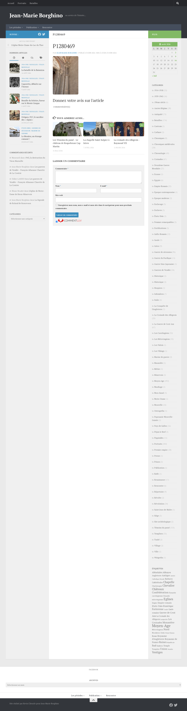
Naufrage (158, 387)
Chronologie (159, 153)
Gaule (156, 240)
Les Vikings (159, 351)
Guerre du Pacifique (162, 258)
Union (163, 649)
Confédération (160, 592)
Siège (156, 515)
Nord (166, 629)
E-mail (103, 186)
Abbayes (167, 572)
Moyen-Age (159, 381)
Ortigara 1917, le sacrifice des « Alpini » (32, 118)
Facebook (93, 669)
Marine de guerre (161, 357)
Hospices (158, 288)
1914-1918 (24, 64)
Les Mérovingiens (162, 339)
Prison (157, 462)
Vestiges (157, 652)
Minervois (158, 375)
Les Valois (158, 345)
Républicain (171, 642)
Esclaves (158, 210)
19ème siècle (159, 102)
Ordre (163, 633)
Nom (58, 186)
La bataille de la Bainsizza (32, 70)
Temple (166, 646)
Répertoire (159, 491)
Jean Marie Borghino (67, 53)
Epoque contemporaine (164, 192)
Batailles (34, 3)
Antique (166, 575)
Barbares (169, 579)
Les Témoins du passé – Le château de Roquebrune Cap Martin (66, 143)
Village (157, 545)
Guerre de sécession (163, 252)
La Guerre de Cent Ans (164, 324)
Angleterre (156, 575)
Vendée (170, 649)
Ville (156, 551)
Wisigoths (158, 557)
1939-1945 (158, 96)
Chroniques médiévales (164, 144)
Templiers (158, 533)
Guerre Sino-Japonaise (164, 264)
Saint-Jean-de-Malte (163, 509)
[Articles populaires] (22, 58)
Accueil (11, 3)
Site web (59, 195)
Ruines (163, 642)
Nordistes (156, 633)
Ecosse (157, 174)
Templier (156, 649)
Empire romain (165, 602)
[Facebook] (39, 34)
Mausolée (158, 363)
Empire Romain (161, 186)
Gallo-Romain (160, 234)
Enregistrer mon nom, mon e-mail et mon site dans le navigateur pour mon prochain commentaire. (93, 206)
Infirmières (159, 294)
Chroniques (159, 138)
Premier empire (161, 450)
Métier (157, 369)
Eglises (168, 599)
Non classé (159, 393)
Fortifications (160, 228)
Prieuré (167, 633)
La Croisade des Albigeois (165, 315)
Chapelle (168, 582)
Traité (157, 539)
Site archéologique (162, 521)
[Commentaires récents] (31, 58)
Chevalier (169, 585)
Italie (41, 64)
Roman (172, 633)
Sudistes (160, 646)
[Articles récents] (14, 58)
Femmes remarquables (164, 222)
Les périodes (15, 27)
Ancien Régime (160, 108)
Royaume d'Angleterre (159, 637)
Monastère (168, 622)
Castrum (158, 126)
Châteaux (158, 589)
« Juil (154, 76)
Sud (154, 645)
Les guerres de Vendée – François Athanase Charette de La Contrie (27, 169)
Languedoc (164, 619)
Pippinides (158, 438)
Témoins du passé (162, 527)
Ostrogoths (159, 411)
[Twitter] (43, 34)
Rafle (156, 473)
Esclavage (158, 204)
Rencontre (47, 27)
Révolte (157, 497)
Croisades (158, 159)
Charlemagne (157, 586)
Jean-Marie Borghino (36, 15)
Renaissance (159, 479)
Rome (154, 636)
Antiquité (158, 114)
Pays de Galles (160, 426)
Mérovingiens (157, 629)
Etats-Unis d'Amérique (162, 606)
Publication (31, 27)
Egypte (157, 180)
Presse (157, 456)
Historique (158, 276)
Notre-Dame (159, 399)
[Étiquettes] (40, 58)
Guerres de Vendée (162, 270)
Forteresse (157, 609)
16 (176, 60)
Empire (154, 603)
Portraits (22, 3)
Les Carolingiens (161, 333)
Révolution (159, 503)
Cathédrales (157, 582)
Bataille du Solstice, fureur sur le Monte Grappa (33, 101)
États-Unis (26, 128)
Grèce (156, 246)
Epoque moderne (161, 198)
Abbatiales (157, 572)
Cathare (157, 132)
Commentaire (61, 168)
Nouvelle (25, 67)
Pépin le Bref (160, 432)
